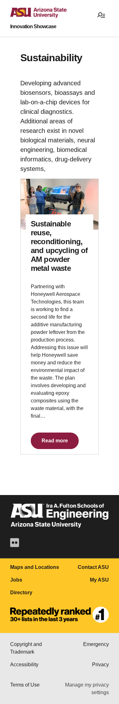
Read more (55, 440)
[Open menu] (101, 15)
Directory (21, 592)
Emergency (96, 644)
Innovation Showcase (33, 26)
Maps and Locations (34, 567)
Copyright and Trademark (26, 648)
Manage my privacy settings (87, 688)
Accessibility (24, 664)
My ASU (99, 580)
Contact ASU (93, 567)
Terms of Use (25, 685)
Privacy (100, 664)
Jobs (16, 580)
